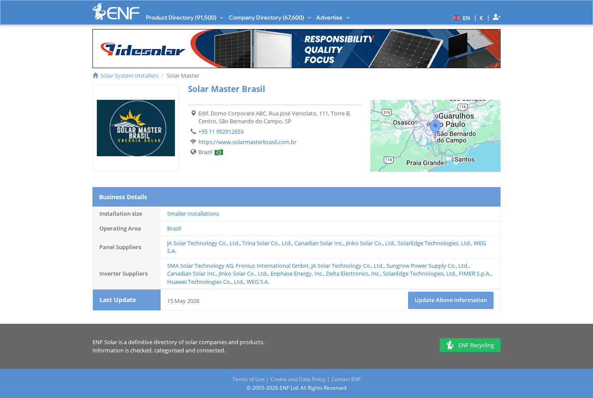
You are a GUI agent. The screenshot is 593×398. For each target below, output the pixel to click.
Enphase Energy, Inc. (296, 273)
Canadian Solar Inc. (318, 243)
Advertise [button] (330, 17)
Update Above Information (451, 300)
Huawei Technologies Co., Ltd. (205, 282)
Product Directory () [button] (181, 17)
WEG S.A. (258, 282)
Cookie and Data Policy (298, 379)
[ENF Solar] (115, 11)
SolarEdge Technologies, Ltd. (434, 243)
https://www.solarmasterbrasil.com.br (247, 142)
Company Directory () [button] (267, 17)
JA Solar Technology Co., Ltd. (203, 243)
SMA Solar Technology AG (200, 266)
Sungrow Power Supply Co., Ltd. (427, 266)
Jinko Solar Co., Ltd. (370, 243)
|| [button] (482, 17)
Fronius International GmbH (272, 266)
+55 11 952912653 (221, 131)
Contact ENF (346, 379)
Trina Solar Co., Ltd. (267, 243)
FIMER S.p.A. (475, 273)
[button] (460, 17)
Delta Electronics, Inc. (353, 273)
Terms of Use (248, 379)
